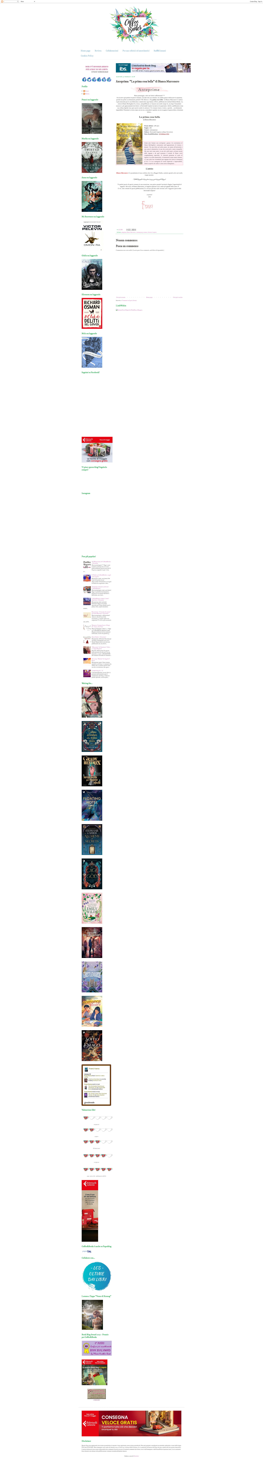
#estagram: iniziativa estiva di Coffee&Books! (100, 587)
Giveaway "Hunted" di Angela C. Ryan (101, 659)
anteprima (123, 232)
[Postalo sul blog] (129, 230)
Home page (85, 51)
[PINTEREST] (94, 81)
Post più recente (120, 297)
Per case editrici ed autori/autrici (136, 51)
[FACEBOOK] (84, 81)
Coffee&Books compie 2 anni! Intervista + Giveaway (100, 599)
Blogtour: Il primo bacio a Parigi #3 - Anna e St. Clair (101, 626)
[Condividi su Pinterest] (135, 230)
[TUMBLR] (104, 81)
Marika (87, 94)
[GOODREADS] (99, 81)
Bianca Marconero (131, 232)
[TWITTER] (89, 81)
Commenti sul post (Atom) (129, 300)
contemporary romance (141, 232)
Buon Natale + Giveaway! (99, 637)
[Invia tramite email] (127, 230)
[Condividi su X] (131, 230)
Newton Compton (152, 232)
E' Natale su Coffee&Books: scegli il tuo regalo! (101, 575)
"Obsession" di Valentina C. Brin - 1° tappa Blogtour (101, 648)
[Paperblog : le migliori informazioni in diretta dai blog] (87, 1253)
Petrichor (136, 1456)
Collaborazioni (112, 51)
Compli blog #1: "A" (97, 670)
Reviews (98, 51)
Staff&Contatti (160, 51)
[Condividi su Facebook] (133, 230)
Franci (87, 91)
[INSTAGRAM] (109, 81)
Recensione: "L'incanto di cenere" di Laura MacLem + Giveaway (101, 612)
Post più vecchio (178, 297)
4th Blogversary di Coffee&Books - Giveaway (101, 562)
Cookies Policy (87, 56)
